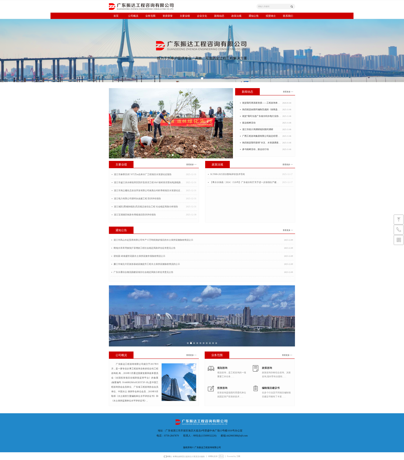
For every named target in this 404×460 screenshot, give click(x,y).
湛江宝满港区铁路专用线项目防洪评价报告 (135, 214)
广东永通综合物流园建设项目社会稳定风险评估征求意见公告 (261, 152)
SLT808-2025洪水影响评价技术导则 (227, 174)
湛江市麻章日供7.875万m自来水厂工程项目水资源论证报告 (143, 174)
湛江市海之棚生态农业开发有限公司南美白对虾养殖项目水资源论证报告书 (149, 190)
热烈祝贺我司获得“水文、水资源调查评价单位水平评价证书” (261, 138)
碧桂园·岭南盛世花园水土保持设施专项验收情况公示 (139, 256)
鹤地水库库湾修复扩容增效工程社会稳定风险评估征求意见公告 (144, 248)
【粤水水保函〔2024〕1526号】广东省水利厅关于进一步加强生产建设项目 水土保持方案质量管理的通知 (245, 182)
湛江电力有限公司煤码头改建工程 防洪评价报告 (137, 198)
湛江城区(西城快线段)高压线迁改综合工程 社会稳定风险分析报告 (146, 206)
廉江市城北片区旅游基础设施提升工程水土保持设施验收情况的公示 (147, 264)
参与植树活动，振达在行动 (255, 145)
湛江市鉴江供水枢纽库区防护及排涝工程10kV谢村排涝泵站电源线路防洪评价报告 (149, 182)
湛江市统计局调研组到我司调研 (257, 125)
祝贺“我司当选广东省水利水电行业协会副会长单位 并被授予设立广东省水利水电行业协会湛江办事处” (261, 112)
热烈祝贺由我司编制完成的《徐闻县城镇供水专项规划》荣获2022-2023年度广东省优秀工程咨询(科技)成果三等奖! (261, 105)
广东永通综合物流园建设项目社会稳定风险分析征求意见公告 (143, 272)
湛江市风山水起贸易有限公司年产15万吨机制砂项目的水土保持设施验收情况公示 (153, 240)
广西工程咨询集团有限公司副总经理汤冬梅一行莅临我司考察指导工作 (261, 132)
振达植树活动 (248, 118)
